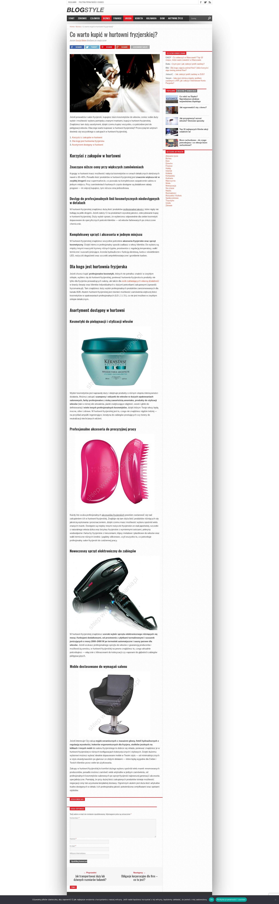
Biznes (106, 18)
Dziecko (169, 163)
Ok (211, 899)
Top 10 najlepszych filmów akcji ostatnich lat (193, 130)
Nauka (168, 191)
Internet (169, 171)
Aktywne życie (175, 18)
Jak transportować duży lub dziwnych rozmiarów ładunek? (90, 877)
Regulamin (72, 2)
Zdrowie (82, 18)
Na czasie (170, 188)
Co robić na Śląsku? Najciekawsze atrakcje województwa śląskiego (190, 99)
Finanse (117, 18)
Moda (168, 183)
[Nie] (275, 899)
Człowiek (95, 18)
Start (71, 18)
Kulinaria (151, 18)
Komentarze (191, 90)
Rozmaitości (171, 193)
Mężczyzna (170, 181)
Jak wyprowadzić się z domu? (193, 107)
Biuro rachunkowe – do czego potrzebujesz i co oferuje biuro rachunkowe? (193, 142)
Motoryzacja (171, 186)
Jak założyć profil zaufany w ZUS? (190, 74)
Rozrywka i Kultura (173, 196)
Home (72, 26)
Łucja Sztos (81, 40)
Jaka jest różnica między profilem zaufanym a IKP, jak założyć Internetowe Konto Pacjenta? (186, 80)
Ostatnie (181, 90)
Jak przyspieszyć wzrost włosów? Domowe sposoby (191, 119)
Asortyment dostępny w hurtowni (87, 144)
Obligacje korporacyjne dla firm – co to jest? (139, 877)
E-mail (73, 846)
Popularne (171, 90)
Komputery (170, 176)
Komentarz (74, 818)
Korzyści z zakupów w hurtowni (87, 137)
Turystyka (170, 200)
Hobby (168, 168)
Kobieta (139, 18)
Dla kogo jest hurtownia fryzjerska (88, 141)
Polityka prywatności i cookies (91, 2)
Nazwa (73, 839)
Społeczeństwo (172, 198)
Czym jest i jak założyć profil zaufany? (188, 64)
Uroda (128, 18)
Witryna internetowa (77, 853)
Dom (162, 18)
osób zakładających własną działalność (140, 281)
